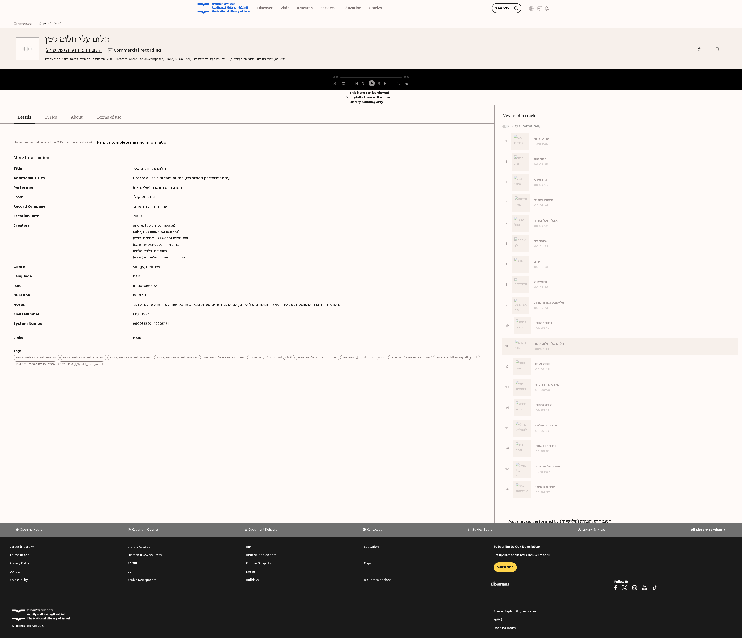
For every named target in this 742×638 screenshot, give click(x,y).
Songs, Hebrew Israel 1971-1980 (83, 358)
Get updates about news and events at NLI (522, 555)
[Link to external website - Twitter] (624, 587)
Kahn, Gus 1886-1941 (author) (156, 231)
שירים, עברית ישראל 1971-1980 (410, 358)
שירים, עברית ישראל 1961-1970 (35, 364)
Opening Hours (505, 628)
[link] (29, 529)
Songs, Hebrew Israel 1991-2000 (178, 358)
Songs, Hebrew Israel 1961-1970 (36, 358)
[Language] (531, 8)
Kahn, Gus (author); (179, 59)
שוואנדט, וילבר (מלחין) (271, 59)
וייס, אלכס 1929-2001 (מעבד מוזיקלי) (160, 238)
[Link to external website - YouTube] (644, 587)
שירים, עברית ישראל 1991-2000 (224, 358)
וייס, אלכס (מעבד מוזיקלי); (211, 59)
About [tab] (77, 117)
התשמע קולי (70, 59)
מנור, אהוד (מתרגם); (242, 59)
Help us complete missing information (133, 142)
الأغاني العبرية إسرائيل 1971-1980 (456, 358)
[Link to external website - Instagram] (634, 587)
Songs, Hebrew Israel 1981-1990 (130, 358)
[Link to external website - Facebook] (615, 587)
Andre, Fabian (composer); (146, 59)
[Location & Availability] (699, 49)
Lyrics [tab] (51, 117)
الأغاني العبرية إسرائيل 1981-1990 (364, 358)
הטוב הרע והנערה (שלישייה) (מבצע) (159, 257)
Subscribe (505, 567)
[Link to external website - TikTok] (654, 587)
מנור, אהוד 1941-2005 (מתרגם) (156, 244)
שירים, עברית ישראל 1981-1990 (317, 358)
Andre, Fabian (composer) (154, 225)
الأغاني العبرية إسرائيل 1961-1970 (81, 364)
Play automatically (525, 126)
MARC (137, 337)
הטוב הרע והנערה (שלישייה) (74, 50)
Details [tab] (24, 117)
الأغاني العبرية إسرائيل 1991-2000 (270, 358)
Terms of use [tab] (109, 117)
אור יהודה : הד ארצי (92, 59)
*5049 (498, 619)
